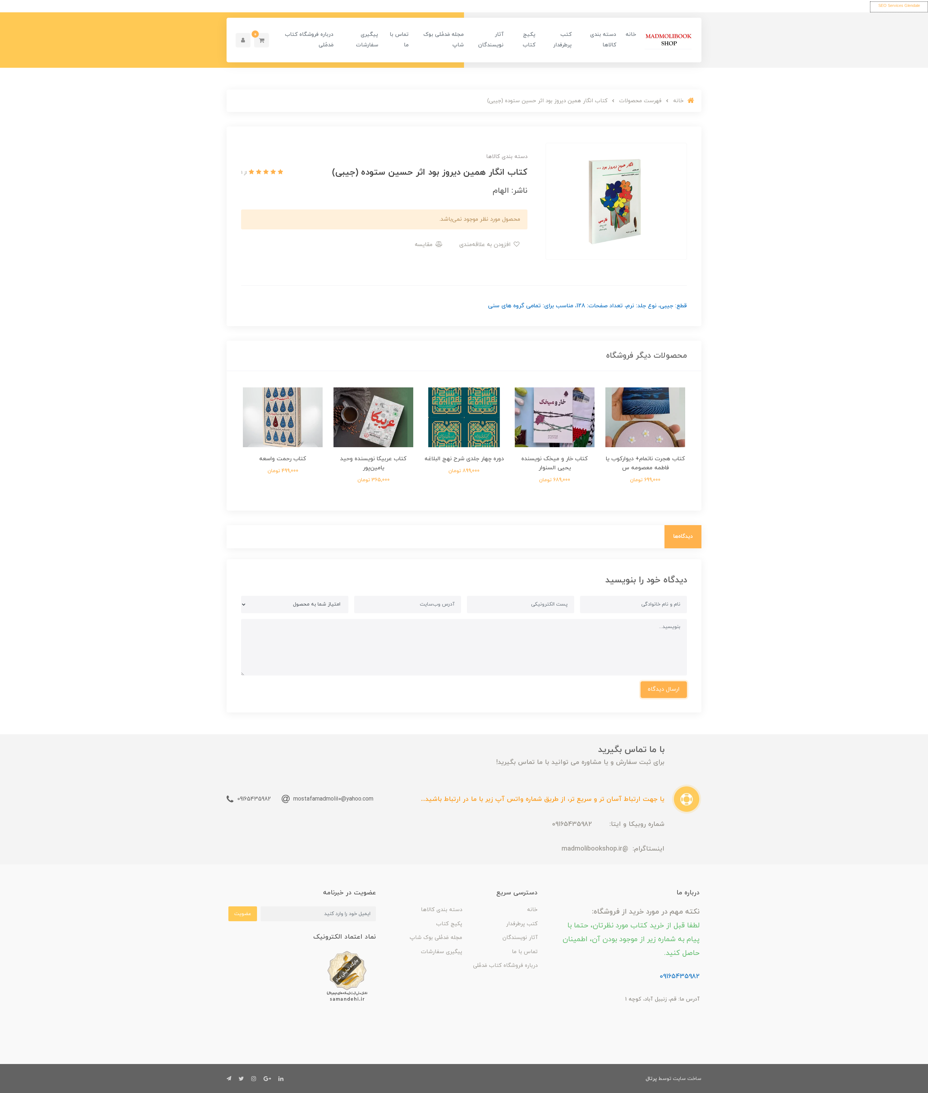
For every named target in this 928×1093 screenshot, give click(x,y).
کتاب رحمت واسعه (282, 459)
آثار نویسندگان (491, 40)
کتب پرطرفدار (562, 40)
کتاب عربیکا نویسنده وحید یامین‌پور (373, 463)
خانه (631, 34)
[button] (261, 40)
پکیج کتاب (529, 40)
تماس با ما (399, 40)
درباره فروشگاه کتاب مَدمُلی (309, 40)
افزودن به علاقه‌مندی (486, 245)
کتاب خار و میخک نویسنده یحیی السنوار (554, 463)
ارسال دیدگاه (664, 689)
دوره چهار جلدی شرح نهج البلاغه (464, 459)
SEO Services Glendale (899, 5)
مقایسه (424, 245)
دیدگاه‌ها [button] (683, 536)
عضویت (242, 913)
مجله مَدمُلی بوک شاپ (443, 40)
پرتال (651, 1078)
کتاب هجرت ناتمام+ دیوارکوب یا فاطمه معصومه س (645, 463)
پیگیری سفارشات (367, 40)
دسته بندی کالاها (603, 40)
